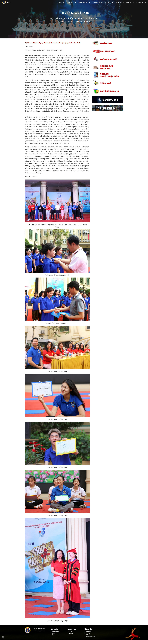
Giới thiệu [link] (70, 2)
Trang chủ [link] (61, 2)
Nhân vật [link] (118, 2)
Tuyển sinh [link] (96, 2)
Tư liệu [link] (138, 2)
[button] (146, 2)
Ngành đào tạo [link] (83, 2)
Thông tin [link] (107, 2)
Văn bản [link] (128, 2)
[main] (74, 19)
